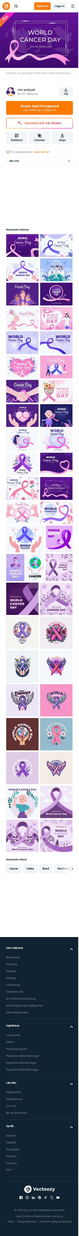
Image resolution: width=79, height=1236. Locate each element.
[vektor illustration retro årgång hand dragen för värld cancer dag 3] (22, 984)
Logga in (59, 6)
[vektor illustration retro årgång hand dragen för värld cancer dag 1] (22, 1018)
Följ (66, 93)
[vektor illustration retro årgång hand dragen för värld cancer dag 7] (22, 1086)
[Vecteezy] (6, 6)
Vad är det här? (42, 152)
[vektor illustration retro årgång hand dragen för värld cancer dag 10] (22, 1052)
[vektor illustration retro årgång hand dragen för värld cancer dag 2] (22, 1188)
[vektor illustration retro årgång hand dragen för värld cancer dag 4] (22, 1120)
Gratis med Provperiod (39, 108)
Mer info (14, 158)
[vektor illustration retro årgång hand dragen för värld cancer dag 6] (22, 1154)
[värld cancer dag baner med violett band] (19, 856)
